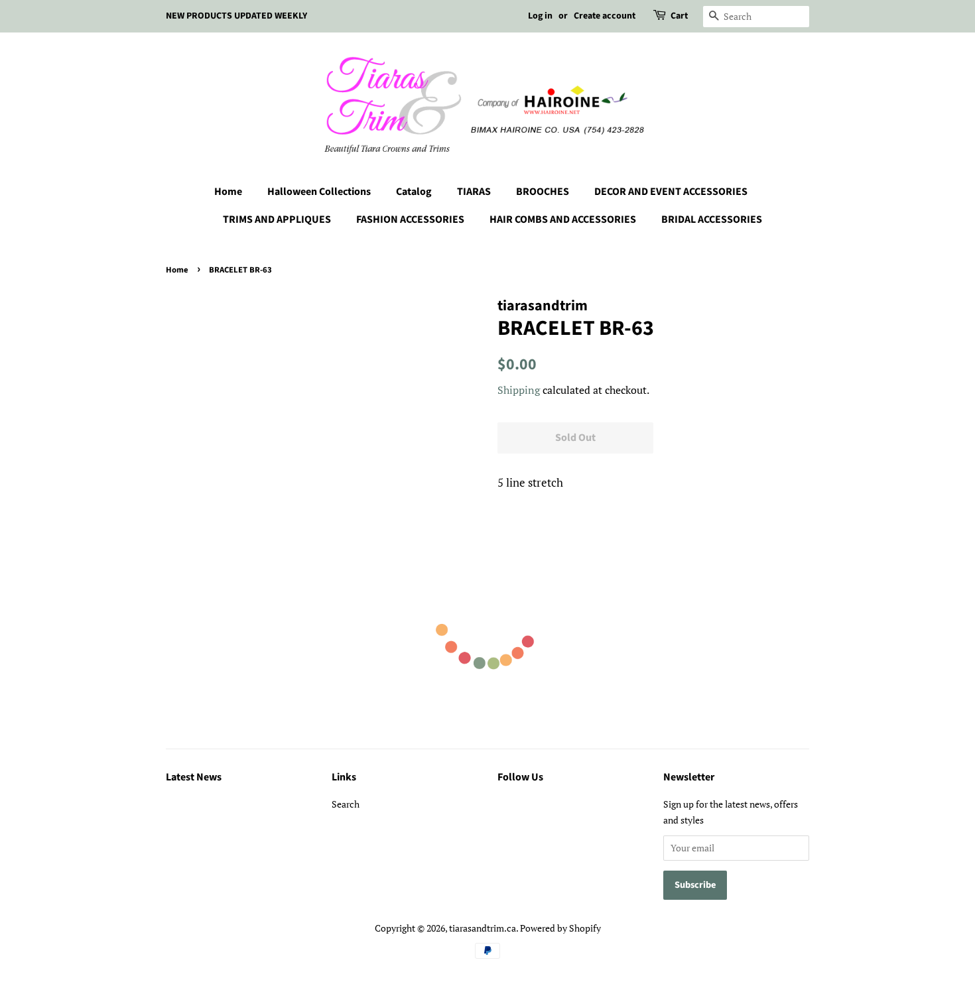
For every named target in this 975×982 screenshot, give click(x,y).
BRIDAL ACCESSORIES (711, 219)
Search (345, 804)
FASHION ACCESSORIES (410, 219)
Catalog (414, 191)
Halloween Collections (319, 191)
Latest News (194, 777)
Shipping (518, 390)
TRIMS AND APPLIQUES (277, 219)
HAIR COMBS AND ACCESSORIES (562, 219)
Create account (604, 16)
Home (228, 191)
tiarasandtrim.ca (482, 928)
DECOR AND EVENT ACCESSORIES (671, 191)
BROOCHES (542, 191)
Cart (679, 16)
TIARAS (474, 191)
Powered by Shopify (560, 928)
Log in (540, 16)
